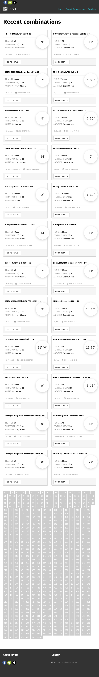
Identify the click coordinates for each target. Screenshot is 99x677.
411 (44, 577)
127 (66, 513)
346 (38, 563)
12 (56, 492)
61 (5, 503)
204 (49, 531)
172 (49, 524)
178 (83, 524)
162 (83, 520)
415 (66, 577)
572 (49, 612)
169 (33, 524)
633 (33, 626)
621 (55, 623)
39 (88, 496)
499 (88, 595)
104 (27, 510)
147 (88, 517)
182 (16, 528)
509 (55, 598)
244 (5, 542)
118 (16, 513)
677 (11, 637)
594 (83, 616)
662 (16, 633)
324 (5, 559)
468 (5, 591)
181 (11, 528)
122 (38, 513)
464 (72, 588)
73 (61, 503)
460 (49, 588)
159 (66, 520)
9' (42, 42)
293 (11, 552)
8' (42, 118)
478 (61, 591)
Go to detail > (13, 62)
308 (5, 556)
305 (77, 552)
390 (16, 573)
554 (38, 609)
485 (11, 595)
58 (84, 499)
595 (88, 616)
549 (11, 609)
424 (27, 580)
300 (49, 552)
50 (47, 499)
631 (22, 626)
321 (77, 556)
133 (11, 517)
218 (38, 535)
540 (49, 605)
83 (14, 506)
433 (77, 580)
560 (72, 609)
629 (11, 626)
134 (16, 517)
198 (16, 531)
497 (77, 595)
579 (88, 612)
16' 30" (91, 347)
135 (22, 517)
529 (77, 602)
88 (37, 506)
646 (16, 630)
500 (5, 598)
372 (5, 570)
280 (27, 549)
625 (77, 623)
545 (77, 605)
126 (61, 513)
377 (33, 570)
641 (77, 626)
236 (49, 538)
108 (49, 510)
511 (66, 598)
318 (61, 556)
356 (5, 566)
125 (55, 513)
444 (49, 584)
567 (22, 612)
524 (49, 602)
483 (88, 591)
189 (55, 528)
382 (61, 570)
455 (22, 588)
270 (61, 545)
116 (5, 513)
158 (61, 520)
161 (77, 520)
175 (66, 524)
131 (88, 513)
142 (61, 517)
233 (33, 538)
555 (44, 609)
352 (72, 563)
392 (27, 573)
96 (75, 506)
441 (33, 584)
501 (11, 598)
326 (16, 559)
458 (38, 588)
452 (5, 588)
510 (61, 598)
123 (44, 513)
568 (27, 612)
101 (11, 510)
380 (49, 570)
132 (5, 517)
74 (65, 503)
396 (49, 573)
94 (65, 506)
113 (77, 510)
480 (72, 591)
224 (72, 535)
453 (11, 588)
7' (42, 80)
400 (72, 573)
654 (61, 630)
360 (27, 566)
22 (10, 496)
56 (75, 499)
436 (5, 584)
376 (27, 570)
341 (11, 563)
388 (5, 573)
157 (55, 520)
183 (22, 528)
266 (38, 545)
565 (11, 612)
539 (44, 605)
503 (22, 598)
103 (22, 510)
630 (16, 626)
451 (88, 584)
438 (16, 584)
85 (23, 506)
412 (49, 577)
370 (83, 566)
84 (19, 506)
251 (44, 542)
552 (27, 609)
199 (22, 531)
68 (37, 503)
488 (27, 595)
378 (38, 570)
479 (66, 591)
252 (49, 542)
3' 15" (91, 385)
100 (5, 510)
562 (83, 609)
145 (77, 517)
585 (33, 616)
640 (72, 626)
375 (22, 570)
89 (42, 506)
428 (49, 580)
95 (70, 506)
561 (77, 609)
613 (11, 623)
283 (44, 549)
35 (70, 496)
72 (56, 503)
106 (38, 510)
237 (55, 538)
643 (88, 626)
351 (66, 563)
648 (27, 630)
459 (44, 588)
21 (5, 496)
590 (61, 616)
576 (72, 612)
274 (83, 545)
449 (77, 584)
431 (66, 580)
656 (72, 630)
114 (83, 510)
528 (72, 602)
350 (61, 563)
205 (55, 531)
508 (49, 598)
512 (72, 598)
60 (93, 499)
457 (33, 588)
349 (55, 563)
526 (61, 602)
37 (79, 496)
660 (5, 633)
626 (83, 623)
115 (88, 510)
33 (61, 496)
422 (16, 580)
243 (88, 538)
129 (77, 513)
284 (49, 549)
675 (88, 633)
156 (49, 520)
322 (83, 556)
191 (66, 528)
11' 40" (42, 347)
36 (75, 496)
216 (27, 535)
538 (38, 605)
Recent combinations (75, 9)
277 (11, 549)
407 (22, 577)
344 (27, 563)
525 (55, 602)
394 (38, 573)
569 (33, 612)
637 (55, 626)
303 (66, 552)
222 (61, 535)
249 (33, 542)
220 (49, 535)
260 (5, 545)
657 (77, 630)
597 (11, 619)
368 (72, 566)
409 (33, 577)
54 (65, 499)
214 (16, 535)
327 (22, 559)
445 (55, 584)
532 (5, 605)
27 (33, 496)
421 (11, 580)
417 (77, 577)
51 (51, 499)
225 (77, 535)
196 (5, 531)
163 (88, 520)
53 (61, 499)
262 (16, 545)
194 (83, 528)
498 (83, 595)
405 (11, 577)
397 (55, 573)
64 (19, 503)
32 (56, 496)
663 (22, 633)
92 (56, 506)
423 (22, 580)
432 (72, 580)
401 (77, 573)
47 (33, 499)
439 (22, 584)
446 (61, 584)
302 (61, 552)
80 (93, 503)
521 (33, 602)
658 (83, 630)
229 (11, 538)
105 (33, 510)
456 (27, 588)
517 (11, 602)
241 (77, 538)
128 (72, 513)
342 (16, 563)
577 (77, 612)
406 (16, 577)
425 (33, 580)
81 (5, 506)
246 (16, 542)
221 (55, 535)
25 (23, 496)
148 (5, 520)
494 (61, 595)
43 (14, 499)
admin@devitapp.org (69, 662)
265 (33, 545)
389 (11, 573)
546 (83, 605)
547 (88, 605)
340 (5, 563)
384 (72, 570)
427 (44, 580)
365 (55, 566)
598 (16, 619)
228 (5, 538)
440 (27, 584)
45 (23, 499)
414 (61, 577)
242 (83, 538)
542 (61, 605)
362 (38, 566)
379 (44, 570)
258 (83, 542)
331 (44, 559)
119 (22, 513)
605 (55, 619)
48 (37, 499)
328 (27, 559)
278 (16, 549)
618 (38, 623)
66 (28, 503)
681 (33, 637)
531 (88, 602)
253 (55, 542)
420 (5, 580)
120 (27, 513)
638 (61, 626)
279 (22, 549)
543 (66, 605)
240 (72, 538)
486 (16, 595)
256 (72, 542)
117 (11, 513)
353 (77, 563)
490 (38, 595)
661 (11, 633)
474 (38, 591)
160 (72, 520)
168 (27, 524)
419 (88, 577)
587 (44, 616)
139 (44, 517)
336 (72, 559)
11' (91, 271)
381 (55, 570)
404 (5, 577)
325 (11, 559)
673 (77, 633)
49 (42, 499)
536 (27, 605)
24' (42, 156)
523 (44, 602)
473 (33, 591)
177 (77, 524)
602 (38, 619)
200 (27, 531)
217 (33, 535)
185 (33, 528)
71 (51, 503)
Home (60, 9)
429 (55, 580)
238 (61, 538)
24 (19, 496)
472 (27, 591)
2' (42, 194)
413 (55, 577)
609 (77, 619)
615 (22, 623)
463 (66, 588)
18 (84, 492)
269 (55, 545)
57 (79, 499)
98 (84, 506)
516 (5, 602)
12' (91, 42)
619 (44, 623)
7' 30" (91, 118)
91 (51, 506)
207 (66, 531)
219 (44, 535)
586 (38, 616)
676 (5, 637)
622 (61, 623)
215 (22, 535)
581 (11, 616)
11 (51, 492)
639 (66, 626)
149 (11, 520)
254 (61, 542)
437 (11, 584)
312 (27, 556)
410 (38, 577)
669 (55, 633)
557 (55, 609)
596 (5, 619)
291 (88, 549)
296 (27, 552)
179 (88, 524)
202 (38, 531)
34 (65, 496)
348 (49, 563)
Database (92, 9)
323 (88, 556)
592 (72, 616)
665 (33, 633)
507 (44, 598)
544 (72, 605)
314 (38, 556)
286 (61, 549)
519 (22, 602)
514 (83, 598)
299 (44, 552)
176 (72, 524)
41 (5, 499)
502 (16, 598)
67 (33, 503)
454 (16, 588)
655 (66, 630)
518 (16, 602)
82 (10, 506)
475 (44, 591)
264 (27, 545)
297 (33, 552)
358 (16, 566)
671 (66, 633)
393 (33, 573)
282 (38, 549)
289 (77, 549)
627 (88, 623)
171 (44, 524)
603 (44, 619)
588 (49, 616)
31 (51, 496)
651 (44, 630)
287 (66, 549)
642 (83, 626)
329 (33, 559)
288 (72, 549)
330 (38, 559)
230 (16, 538)
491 (44, 595)
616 (27, 623)
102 (16, 510)
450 (83, 584)
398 (61, 573)
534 (16, 605)
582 (16, 616)
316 (49, 556)
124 (49, 513)
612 (5, 623)
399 (66, 573)
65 (23, 503)
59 (88, 499)
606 (61, 619)
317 (55, 556)
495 (66, 595)
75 (70, 503)
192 (72, 528)
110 (61, 510)
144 (72, 517)
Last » (39, 637)
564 (5, 612)
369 (77, 566)
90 (47, 506)
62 (10, 503)
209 (77, 531)
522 (38, 602)
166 (16, 524)
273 (77, 545)
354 (83, 563)
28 (37, 496)
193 (77, 528)
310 (16, 556)
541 (55, 605)
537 (33, 605)
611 (88, 619)
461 (55, 588)
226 (83, 535)
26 (28, 496)
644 (5, 630)
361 (33, 566)
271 (66, 545)
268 (49, 545)
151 (22, 520)
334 (61, 559)
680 (27, 637)
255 (66, 542)
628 (5, 626)
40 (93, 496)
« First (6, 492)
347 (44, 563)
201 (33, 531)
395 (44, 573)
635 (44, 626)
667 (44, 633)
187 (44, 528)
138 (38, 517)
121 (33, 513)
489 (33, 595)
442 (38, 584)
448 (72, 584)
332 (49, 559)
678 (16, 637)
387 (88, 570)
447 (66, 584)
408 (27, 577)
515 (88, 598)
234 (38, 538)
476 (49, 591)
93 (61, 506)
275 (88, 545)
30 (47, 496)
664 (27, 633)
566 (16, 612)
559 (66, 609)
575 (66, 612)
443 (44, 584)
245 (11, 542)
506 (38, 598)
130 (83, 513)
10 (47, 492)
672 (72, 633)
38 (84, 496)
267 (44, 545)
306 (83, 552)
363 (44, 566)
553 (33, 609)
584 (27, 616)
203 (44, 531)
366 (61, 566)
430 (61, 580)
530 (83, 602)
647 (22, 630)
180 (5, 528)
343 (22, 563)
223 (66, 535)
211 (88, 531)
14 (65, 492)
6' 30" (91, 80)
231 (22, 538)
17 (79, 492)
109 (55, 510)
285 (55, 549)
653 (55, 630)
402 (83, 573)
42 (10, 499)
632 (27, 626)
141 (55, 517)
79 (88, 503)
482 (83, 591)
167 (22, 524)
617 (33, 623)
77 (79, 503)
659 (88, 630)
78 (84, 503)
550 (16, 609)
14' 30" (91, 309)
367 (66, 566)
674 (83, 633)
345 (33, 563)
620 (49, 623)
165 (11, 524)
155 (44, 520)
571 (44, 612)
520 (27, 602)
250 (38, 542)
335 (66, 559)
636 (49, 626)
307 (88, 552)
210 (83, 531)
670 (61, 633)
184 (27, 528)
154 (38, 520)
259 (88, 542)
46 (28, 499)
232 (27, 538)
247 (22, 542)
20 (93, 492)
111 (66, 510)
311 (22, 556)
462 (61, 588)
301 (55, 552)
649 (33, 630)
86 (28, 506)
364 (49, 566)
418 (83, 577)
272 (72, 545)
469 (11, 591)
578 (83, 612)
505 (33, 598)
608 (72, 619)
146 (83, 517)
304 (72, 552)
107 (44, 510)
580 (5, 616)
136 (27, 517)
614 (16, 623)
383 (66, 570)
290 (83, 549)
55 (70, 499)
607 (66, 619)
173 (55, 524)
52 (56, 499)
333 (55, 559)
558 (61, 609)
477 (55, 591)
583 (22, 616)
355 (88, 563)
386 (83, 570)
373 (11, 570)
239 (66, 538)
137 (33, 517)
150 (16, 520)
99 (88, 506)
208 (72, 531)
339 (88, 559)
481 (77, 591)
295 (22, 552)
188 (49, 528)
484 (5, 595)
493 (55, 595)
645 (11, 630)
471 (22, 591)
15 (70, 492)
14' (42, 233)
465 (77, 588)
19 (88, 492)
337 (77, 559)
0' (91, 156)
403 (88, 573)
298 (38, 552)
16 (74, 492)
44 (19, 499)
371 (88, 566)
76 (75, 503)
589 (55, 616)
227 (88, 535)
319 (66, 556)
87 (33, 506)
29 (42, 496)
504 (27, 598)
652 (49, 630)
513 (77, 598)
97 (79, 506)
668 (49, 633)
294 (16, 552)
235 (44, 538)
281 (33, 549)
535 (22, 605)
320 (72, 556)
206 (61, 531)
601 (33, 619)
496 (72, 595)
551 (22, 609)
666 (38, 633)
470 (16, 591)
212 (5, 535)
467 (88, 588)
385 (77, 570)
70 (47, 503)
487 (22, 595)
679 (22, 637)
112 (72, 510)
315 (44, 556)
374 (16, 570)
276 (5, 549)
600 (27, 619)
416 (72, 577)
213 (11, 535)
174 (61, 524)
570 (38, 612)
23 (14, 496)
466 (83, 588)
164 (5, 524)
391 (22, 573)
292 (5, 552)
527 (66, 602)
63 (14, 503)
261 (11, 545)
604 (49, 619)
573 (55, 612)
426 (38, 580)
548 (5, 609)
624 (72, 623)
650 (38, 630)
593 (77, 616)
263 (22, 545)
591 (66, 616)
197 (11, 531)
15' (91, 424)
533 (11, 605)
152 (27, 520)
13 (60, 492)
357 (11, 566)
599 (22, 619)
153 (33, 520)
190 (61, 528)
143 (66, 517)
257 (77, 542)
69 (42, 503)
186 (38, 528)
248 (27, 542)
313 (33, 556)
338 (83, 559)
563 (88, 609)
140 (49, 517)
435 (88, 580)
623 (66, 623)
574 (61, 612)
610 (83, 619)
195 (88, 528)
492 (49, 595)
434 (83, 580)
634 (38, 626)
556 (49, 609)
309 (11, 556)
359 (22, 566)
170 (38, 524)
